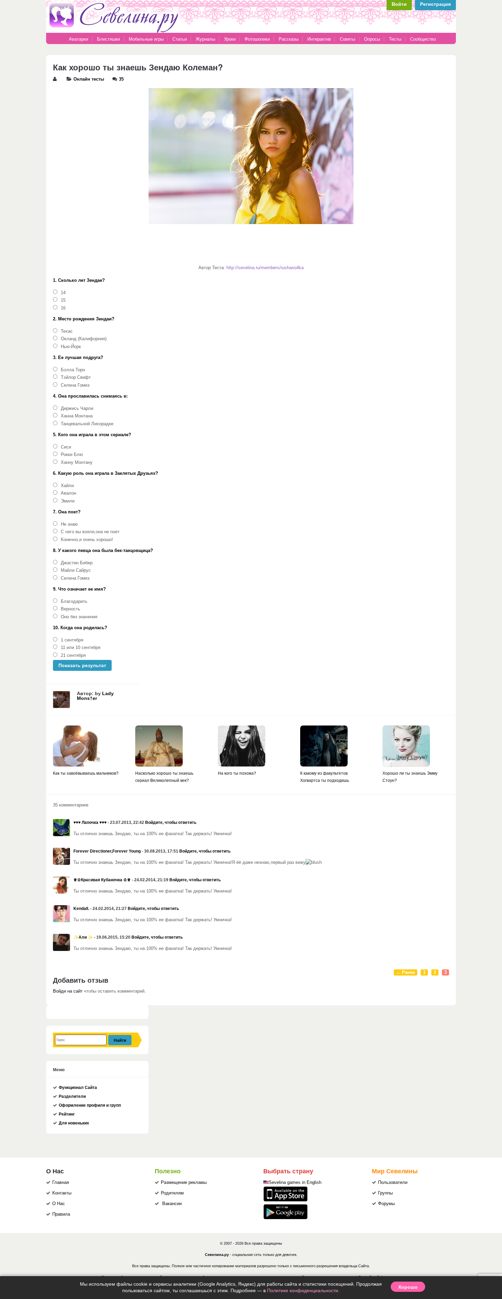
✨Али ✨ (83, 937)
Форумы (386, 1203)
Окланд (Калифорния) (84, 338)
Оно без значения (79, 616)
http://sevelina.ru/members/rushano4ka (265, 267)
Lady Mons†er (95, 696)
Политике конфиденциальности (302, 1290)
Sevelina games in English (295, 1182)
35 (121, 79)
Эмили (67, 501)
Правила (61, 1214)
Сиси (66, 447)
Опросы (372, 39)
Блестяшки (108, 39)
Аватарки (78, 39)
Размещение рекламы (184, 1182)
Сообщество (423, 39)
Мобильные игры (146, 39)
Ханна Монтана (77, 416)
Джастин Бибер (77, 563)
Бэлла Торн (73, 370)
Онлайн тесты (88, 79)
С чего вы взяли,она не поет (90, 531)
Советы (347, 39)
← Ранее (405, 972)
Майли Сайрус (76, 570)
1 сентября (72, 640)
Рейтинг (67, 1114)
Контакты (61, 1193)
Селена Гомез (75, 385)
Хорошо (408, 1286)
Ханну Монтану (77, 462)
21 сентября (73, 655)
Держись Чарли (77, 408)
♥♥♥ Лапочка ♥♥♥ (90, 822)
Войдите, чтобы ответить (170, 822)
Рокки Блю (72, 454)
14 (63, 292)
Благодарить (74, 601)
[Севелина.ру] (115, 31)
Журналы (205, 39)
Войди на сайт (68, 991)
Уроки (230, 39)
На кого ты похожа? (237, 773)
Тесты (395, 39)
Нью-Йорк (71, 346)
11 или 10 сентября (80, 647)
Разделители (72, 1096)
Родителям (172, 1193)
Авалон (68, 493)
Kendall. (81, 908)
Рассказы (289, 39)
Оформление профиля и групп (90, 1105)
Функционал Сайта (78, 1087)
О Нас (58, 1203)
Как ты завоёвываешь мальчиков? (85, 773)
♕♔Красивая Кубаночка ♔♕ (102, 879)
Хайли (67, 485)
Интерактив (319, 39)
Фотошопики (257, 39)
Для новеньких (74, 1123)
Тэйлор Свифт (76, 377)
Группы (385, 1193)
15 (63, 300)
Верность (70, 609)
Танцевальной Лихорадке (87, 424)
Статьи (179, 39)
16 (63, 308)
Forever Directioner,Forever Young (107, 851)
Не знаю (69, 524)
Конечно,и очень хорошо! (87, 539)
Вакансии (172, 1203)
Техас (67, 331)
